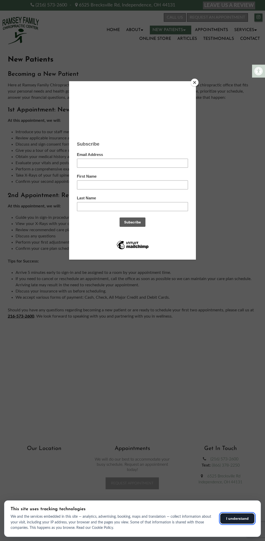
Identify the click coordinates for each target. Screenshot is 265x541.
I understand (237, 518)
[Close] (194, 82)
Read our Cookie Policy (94, 528)
